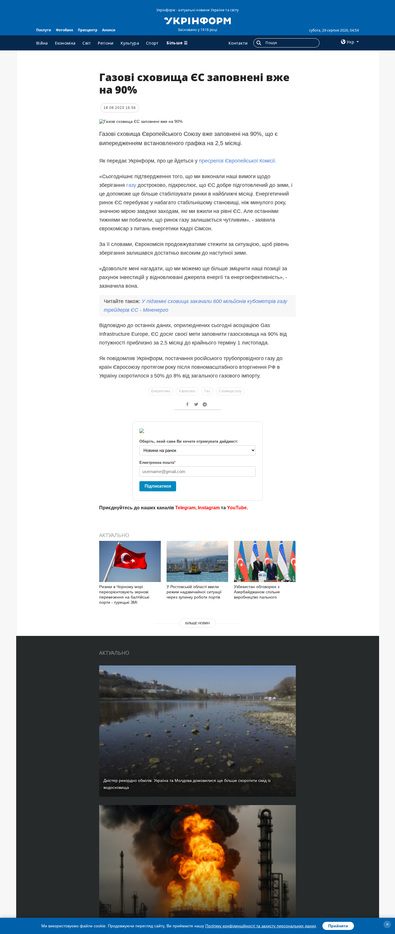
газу (132, 185)
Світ (86, 43)
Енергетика (160, 391)
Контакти (238, 43)
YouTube (237, 507)
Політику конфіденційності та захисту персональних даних (260, 926)
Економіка (65, 43)
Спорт (152, 43)
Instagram (209, 507)
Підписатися (158, 486)
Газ (207, 391)
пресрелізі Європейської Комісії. (237, 161)
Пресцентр (87, 30)
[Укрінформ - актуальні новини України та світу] (197, 20)
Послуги (43, 30)
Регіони (105, 43)
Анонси (108, 30)
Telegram (185, 507)
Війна (42, 43)
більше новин (197, 623)
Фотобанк (64, 30)
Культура (130, 43)
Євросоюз (187, 391)
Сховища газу (230, 391)
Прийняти (338, 926)
